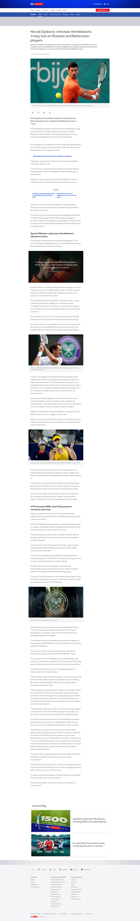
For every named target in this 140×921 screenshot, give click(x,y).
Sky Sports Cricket (56, 887)
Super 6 (32, 882)
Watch (53, 10)
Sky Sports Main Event (57, 879)
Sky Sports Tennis (55, 894)
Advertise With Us (76, 899)
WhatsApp (87, 869)
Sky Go (73, 884)
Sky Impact (74, 894)
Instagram (64, 869)
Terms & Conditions (35, 913)
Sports (38, 10)
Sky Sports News (55, 899)
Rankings (65, 14)
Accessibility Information (76, 913)
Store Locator (75, 896)
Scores (45, 10)
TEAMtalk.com (34, 884)
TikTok (54, 869)
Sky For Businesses (76, 889)
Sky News (73, 882)
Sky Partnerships (75, 891)
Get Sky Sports (98, 4)
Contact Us (89, 913)
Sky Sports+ (54, 901)
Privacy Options (63, 913)
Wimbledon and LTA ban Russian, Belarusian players (52, 156)
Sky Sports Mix (55, 906)
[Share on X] (38, 112)
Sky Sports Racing (56, 903)
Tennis (33, 14)
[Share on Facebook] (32, 112)
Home (32, 10)
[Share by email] (49, 112)
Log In (107, 4)
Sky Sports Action (56, 896)
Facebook (43, 869)
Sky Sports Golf (55, 889)
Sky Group (74, 887)
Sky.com (73, 879)
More (64, 10)
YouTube (75, 869)
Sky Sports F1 (54, 891)
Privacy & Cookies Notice (50, 913)
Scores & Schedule (55, 14)
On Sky (72, 14)
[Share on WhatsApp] (44, 112)
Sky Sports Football (56, 884)
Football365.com (35, 887)
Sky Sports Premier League (58, 882)
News (40, 14)
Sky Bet (59, 10)
